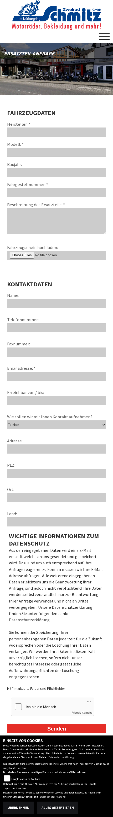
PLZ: (11, 465)
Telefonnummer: (23, 319)
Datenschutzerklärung (29, 619)
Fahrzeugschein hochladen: (32, 247)
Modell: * (15, 144)
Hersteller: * (18, 124)
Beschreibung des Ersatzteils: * (36, 204)
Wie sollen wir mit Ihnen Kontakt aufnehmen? (50, 417)
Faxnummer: (18, 344)
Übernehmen (18, 808)
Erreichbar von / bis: (25, 392)
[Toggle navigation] (104, 34)
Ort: (10, 489)
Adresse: (15, 441)
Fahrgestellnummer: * (27, 184)
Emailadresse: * (21, 368)
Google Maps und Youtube (26, 779)
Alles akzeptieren (58, 808)
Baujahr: (14, 164)
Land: (12, 514)
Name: (13, 295)
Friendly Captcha (82, 712)
